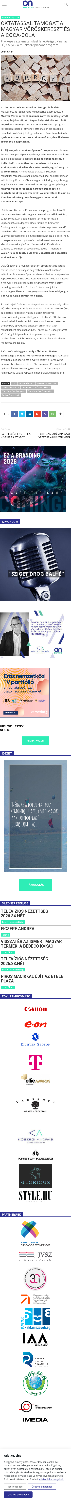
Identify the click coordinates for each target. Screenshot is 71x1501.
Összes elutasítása (42, 1486)
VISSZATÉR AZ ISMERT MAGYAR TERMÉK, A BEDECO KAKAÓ (31, 944)
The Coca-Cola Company (13, 391)
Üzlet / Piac (8, 952)
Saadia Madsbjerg (10, 387)
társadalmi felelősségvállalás (36, 387)
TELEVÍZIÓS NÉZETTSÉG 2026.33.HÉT (24, 961)
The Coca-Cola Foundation (40, 391)
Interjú (5, 934)
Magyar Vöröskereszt (47, 383)
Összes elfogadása (18, 1494)
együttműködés (26, 383)
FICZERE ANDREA (17, 928)
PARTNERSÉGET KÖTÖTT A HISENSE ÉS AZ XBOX (16, 435)
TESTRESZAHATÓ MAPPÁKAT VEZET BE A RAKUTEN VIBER (53, 435)
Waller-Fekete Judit (10, 395)
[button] (66, 4)
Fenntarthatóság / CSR (10, 17)
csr (14, 383)
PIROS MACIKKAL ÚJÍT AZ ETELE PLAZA (32, 978)
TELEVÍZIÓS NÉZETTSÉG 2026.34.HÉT (24, 913)
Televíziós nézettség (13, 921)
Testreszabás (15, 1486)
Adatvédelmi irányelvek (51, 1479)
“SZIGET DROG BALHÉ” (36, 573)
